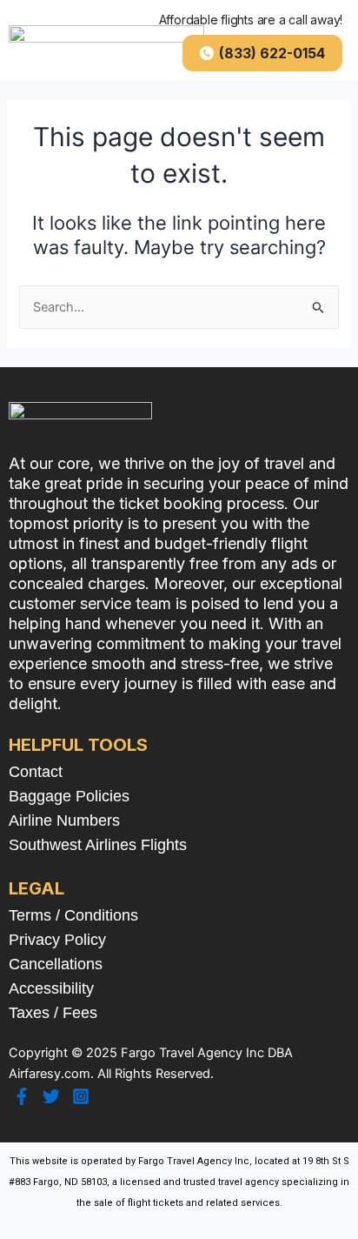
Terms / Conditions (73, 915)
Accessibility (51, 988)
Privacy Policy (57, 939)
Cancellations (56, 964)
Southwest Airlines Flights (98, 845)
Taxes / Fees (53, 1012)
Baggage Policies (69, 796)
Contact (36, 771)
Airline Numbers (64, 820)
